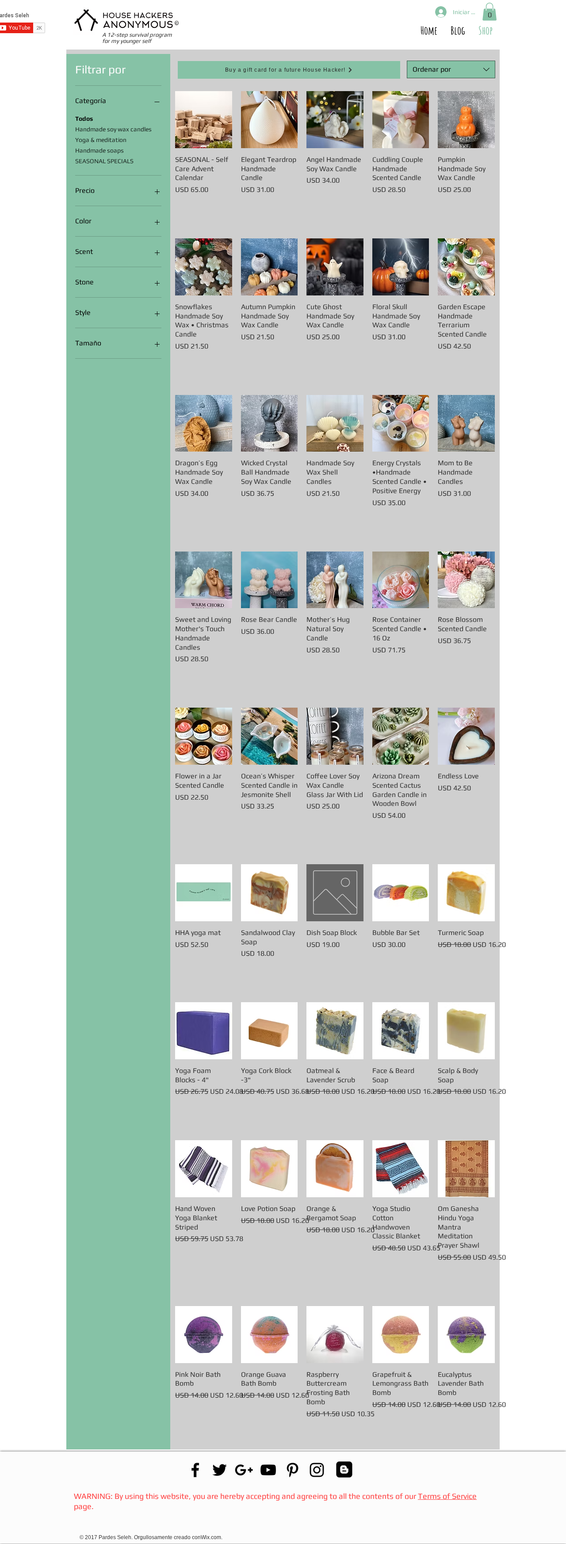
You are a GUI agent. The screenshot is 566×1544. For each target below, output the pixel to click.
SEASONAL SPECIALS (104, 161)
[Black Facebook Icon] (195, 1469)
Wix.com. (212, 1537)
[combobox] (451, 69)
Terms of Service (447, 1496)
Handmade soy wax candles (113, 129)
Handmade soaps (99, 150)
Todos (84, 118)
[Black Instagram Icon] (316, 1469)
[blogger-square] (344, 1469)
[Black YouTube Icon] (268, 1469)
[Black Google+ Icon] (243, 1469)
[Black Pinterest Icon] (292, 1469)
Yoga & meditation (100, 139)
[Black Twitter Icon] (219, 1469)
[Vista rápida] (203, 119)
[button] (489, 12)
